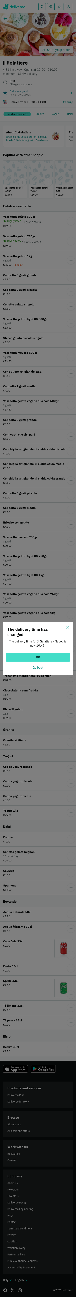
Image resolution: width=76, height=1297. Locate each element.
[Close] (68, 627)
